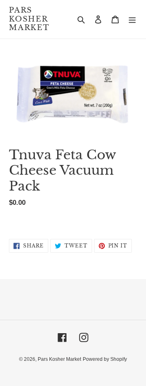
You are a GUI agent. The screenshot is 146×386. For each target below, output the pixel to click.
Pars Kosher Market (29, 19)
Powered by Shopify (105, 359)
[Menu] (132, 19)
